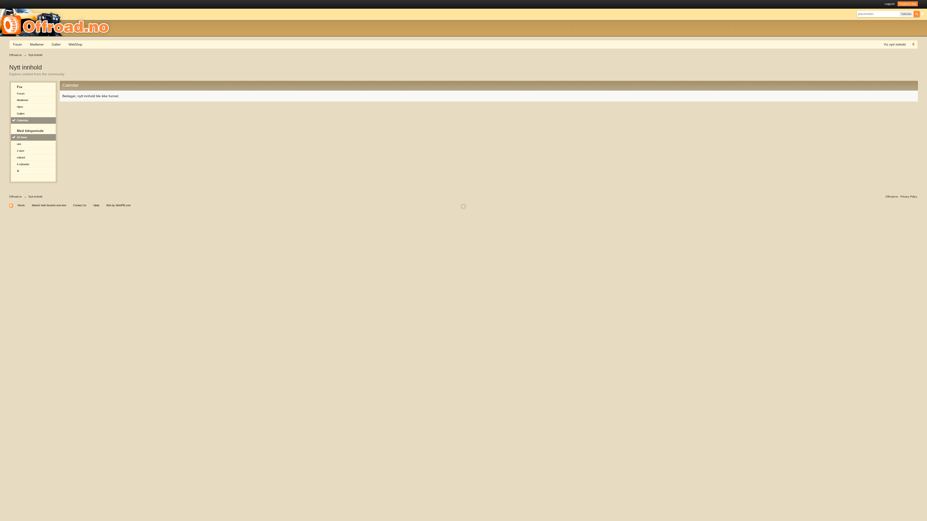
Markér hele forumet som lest (49, 205)
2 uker (20, 150)
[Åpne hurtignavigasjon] (913, 45)
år (18, 170)
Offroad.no (15, 196)
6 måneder (23, 164)
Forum (17, 44)
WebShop (75, 44)
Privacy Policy (908, 196)
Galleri (56, 44)
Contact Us (79, 205)
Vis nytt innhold (895, 44)
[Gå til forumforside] (57, 22)
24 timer (22, 137)
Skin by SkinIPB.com (118, 205)
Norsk (21, 205)
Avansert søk (923, 14)
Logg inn (890, 3)
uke (19, 144)
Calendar (22, 120)
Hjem (20, 106)
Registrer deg (908, 3)
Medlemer (37, 44)
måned (21, 157)
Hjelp (96, 205)
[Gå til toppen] (463, 206)
